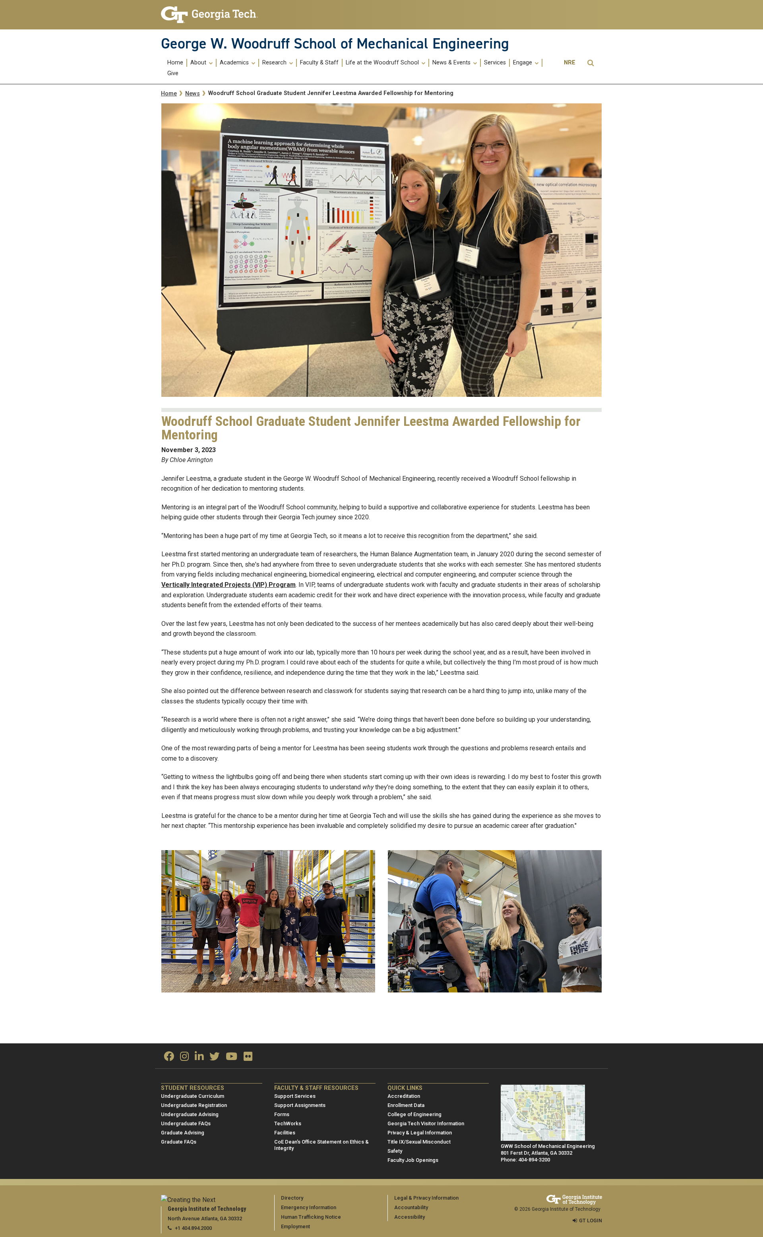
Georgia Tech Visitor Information (425, 1123)
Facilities (284, 1133)
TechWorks (287, 1123)
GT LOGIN (590, 1220)
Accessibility (409, 1217)
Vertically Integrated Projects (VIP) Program (228, 584)
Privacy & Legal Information (419, 1133)
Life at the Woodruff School (383, 63)
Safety (394, 1151)
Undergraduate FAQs (186, 1123)
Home (175, 63)
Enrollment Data (405, 1105)
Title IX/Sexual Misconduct (419, 1142)
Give (172, 73)
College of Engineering (414, 1114)
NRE (569, 62)
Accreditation (403, 1096)
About (199, 63)
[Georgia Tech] (211, 14)
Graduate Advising (182, 1133)
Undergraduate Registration (194, 1105)
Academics (235, 63)
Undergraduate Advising (190, 1114)
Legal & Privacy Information (426, 1198)
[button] (590, 63)
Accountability (411, 1207)
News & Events (452, 63)
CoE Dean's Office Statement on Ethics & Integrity (321, 1145)
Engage (523, 63)
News (192, 93)
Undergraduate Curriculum (192, 1096)
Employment (295, 1226)
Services (495, 63)
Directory (292, 1198)
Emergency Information (308, 1207)
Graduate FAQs (178, 1142)
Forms (281, 1114)
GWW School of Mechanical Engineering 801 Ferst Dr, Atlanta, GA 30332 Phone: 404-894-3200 (548, 1152)
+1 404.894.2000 (193, 1228)
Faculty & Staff (319, 63)
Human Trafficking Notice (311, 1217)
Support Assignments (299, 1105)
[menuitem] (175, 62)
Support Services (295, 1096)
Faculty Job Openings (412, 1160)
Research (275, 63)
